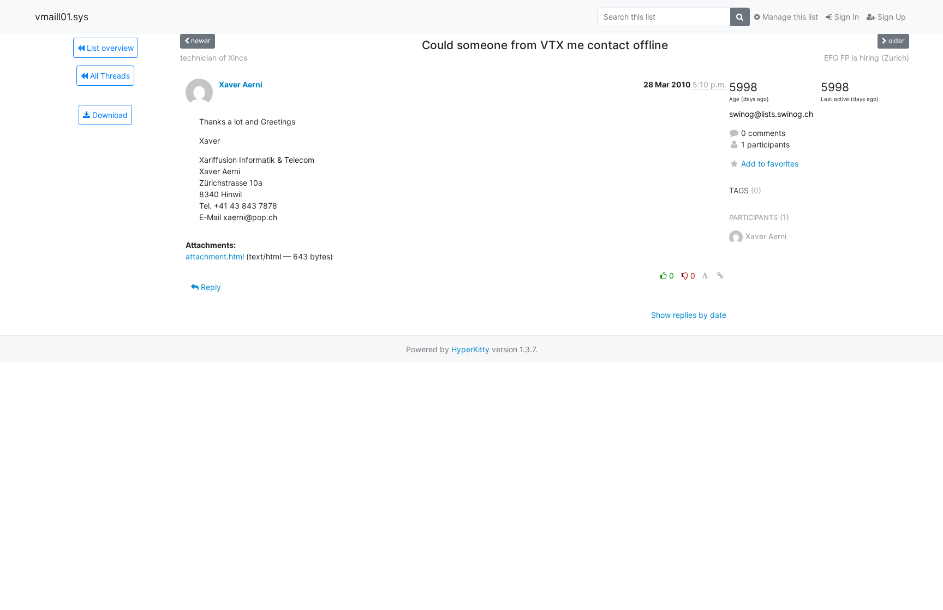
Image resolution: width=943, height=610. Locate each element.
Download (109, 115)
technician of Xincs (213, 57)
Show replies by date (688, 314)
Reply (210, 287)
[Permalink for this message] (720, 275)
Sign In (845, 16)
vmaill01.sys (61, 16)
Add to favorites (769, 163)
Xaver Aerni (240, 84)
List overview (109, 47)
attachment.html (215, 256)
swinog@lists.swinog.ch (771, 114)
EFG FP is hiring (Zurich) (866, 57)
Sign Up (890, 16)
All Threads (109, 75)
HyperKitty (470, 349)
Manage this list (789, 16)
